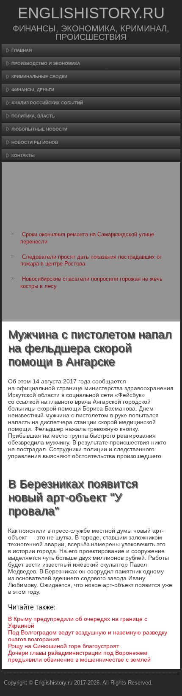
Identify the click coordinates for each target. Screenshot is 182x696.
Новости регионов (34, 142)
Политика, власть (33, 116)
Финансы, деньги (32, 89)
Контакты (23, 155)
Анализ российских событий (47, 103)
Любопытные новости (39, 129)
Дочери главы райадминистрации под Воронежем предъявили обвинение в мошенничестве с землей (79, 656)
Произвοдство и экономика (45, 63)
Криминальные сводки (39, 76)
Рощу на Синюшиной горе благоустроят (63, 646)
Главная (21, 50)
